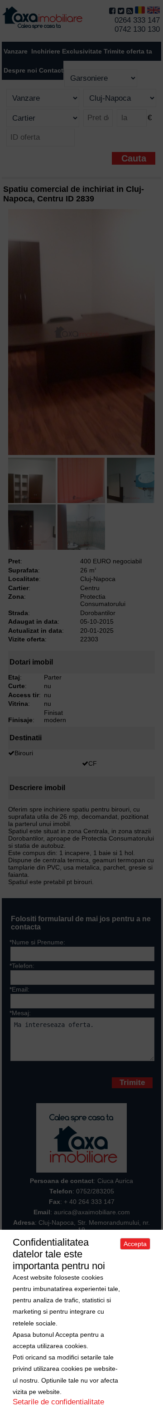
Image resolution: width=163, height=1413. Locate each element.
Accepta (135, 1243)
